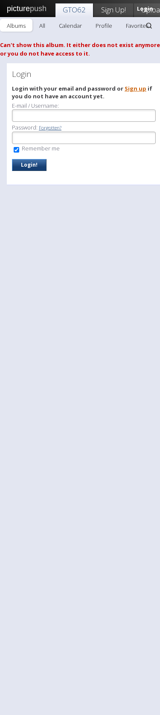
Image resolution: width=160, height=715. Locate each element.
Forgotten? (50, 127)
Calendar (70, 25)
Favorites (137, 25)
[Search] (149, 25)
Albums (16, 25)
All (42, 25)
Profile (104, 25)
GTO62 (74, 10)
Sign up (135, 88)
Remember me (40, 148)
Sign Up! (113, 10)
